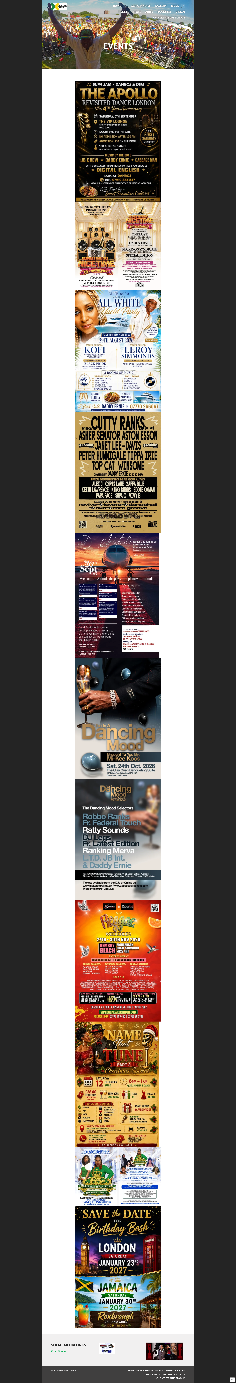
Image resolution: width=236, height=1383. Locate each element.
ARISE (149, 11)
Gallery (161, 5)
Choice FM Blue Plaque (169, 17)
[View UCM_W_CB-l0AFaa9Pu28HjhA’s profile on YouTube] (65, 1351)
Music (175, 5)
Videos (180, 11)
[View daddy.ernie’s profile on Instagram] (59, 1351)
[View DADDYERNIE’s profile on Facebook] (52, 1351)
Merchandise (141, 5)
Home (117, 5)
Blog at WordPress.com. (64, 1370)
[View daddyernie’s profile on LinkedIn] (62, 1351)
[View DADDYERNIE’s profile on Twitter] (55, 1351)
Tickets (123, 11)
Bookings (164, 11)
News (137, 11)
